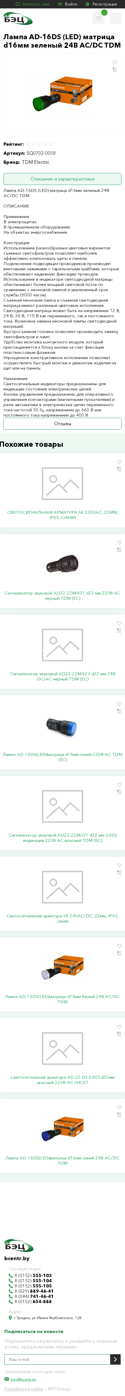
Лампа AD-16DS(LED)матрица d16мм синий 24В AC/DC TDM (62, 1160)
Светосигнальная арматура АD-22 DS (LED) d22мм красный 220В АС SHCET (62, 1080)
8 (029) (34, 1291)
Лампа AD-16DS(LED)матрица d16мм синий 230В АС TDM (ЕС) (62, 757)
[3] (39, 144)
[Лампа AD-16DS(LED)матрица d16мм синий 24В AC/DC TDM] (62, 1129)
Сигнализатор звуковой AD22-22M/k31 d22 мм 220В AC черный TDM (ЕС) (62, 595)
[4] (45, 144)
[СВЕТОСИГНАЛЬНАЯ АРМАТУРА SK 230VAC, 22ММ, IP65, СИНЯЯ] (62, 483)
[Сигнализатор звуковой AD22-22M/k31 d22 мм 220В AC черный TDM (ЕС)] (62, 564)
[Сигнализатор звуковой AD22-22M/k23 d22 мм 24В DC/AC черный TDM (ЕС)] (62, 645)
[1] (28, 144)
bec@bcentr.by (23, 1379)
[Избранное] (98, 18)
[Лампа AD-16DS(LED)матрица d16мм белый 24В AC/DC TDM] (62, 968)
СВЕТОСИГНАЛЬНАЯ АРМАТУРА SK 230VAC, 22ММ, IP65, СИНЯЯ (62, 515)
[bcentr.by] (18, 18)
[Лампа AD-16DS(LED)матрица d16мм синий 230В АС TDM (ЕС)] (62, 725)
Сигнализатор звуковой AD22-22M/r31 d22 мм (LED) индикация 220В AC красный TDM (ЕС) (63, 838)
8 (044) (34, 1296)
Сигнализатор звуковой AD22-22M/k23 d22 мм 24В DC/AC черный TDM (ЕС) (62, 676)
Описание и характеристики (62, 179)
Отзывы (62, 423)
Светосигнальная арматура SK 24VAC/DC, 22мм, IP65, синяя (63, 918)
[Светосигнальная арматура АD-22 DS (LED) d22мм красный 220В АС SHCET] (62, 1048)
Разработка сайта (23, 1389)
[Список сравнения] (116, 18)
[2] (34, 144)
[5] (50, 144)
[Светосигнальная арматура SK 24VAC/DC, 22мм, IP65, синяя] (62, 887)
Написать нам (36, 4)
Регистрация (105, 4)
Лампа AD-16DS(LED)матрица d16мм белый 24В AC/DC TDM (62, 999)
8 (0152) (33, 1275)
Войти (71, 4)
